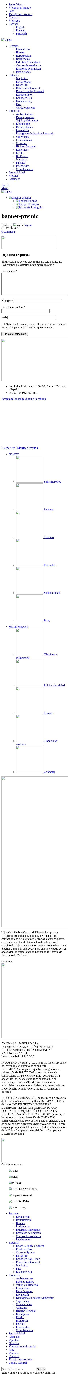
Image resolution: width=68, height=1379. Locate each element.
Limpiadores (23, 123)
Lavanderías (23, 49)
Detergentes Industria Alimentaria (35, 133)
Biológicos (22, 156)
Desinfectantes (24, 127)
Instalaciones (23, 71)
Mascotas (21, 159)
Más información (18, 626)
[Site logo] (6, 39)
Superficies (22, 136)
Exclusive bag (24, 101)
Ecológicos (22, 149)
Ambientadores (24, 114)
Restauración (23, 55)
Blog (46, 620)
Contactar (49, 771)
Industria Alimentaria (28, 62)
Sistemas (48, 537)
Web (4, 317)
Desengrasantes (25, 117)
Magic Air (22, 78)
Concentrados (24, 139)
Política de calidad (54, 685)
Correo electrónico (13, 307)
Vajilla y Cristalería (27, 120)
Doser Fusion (23, 81)
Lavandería (22, 130)
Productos (49, 564)
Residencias (23, 58)
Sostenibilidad (51, 592)
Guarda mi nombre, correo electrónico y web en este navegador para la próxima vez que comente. (33, 326)
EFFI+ (20, 152)
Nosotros (14, 453)
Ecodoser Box (24, 94)
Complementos (24, 169)
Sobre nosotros (52, 481)
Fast (18, 104)
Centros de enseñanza (28, 65)
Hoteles (20, 52)
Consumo (21, 143)
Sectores (48, 509)
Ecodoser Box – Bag (28, 1258)
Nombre (7, 300)
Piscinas (20, 162)
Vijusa (28, 225)
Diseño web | (19, 447)
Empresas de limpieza (28, 68)
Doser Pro (22, 84)
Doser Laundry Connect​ (30, 91)
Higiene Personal (26, 146)
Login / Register (18, 1362)
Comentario (9, 271)
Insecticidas (22, 165)
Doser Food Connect (28, 88)
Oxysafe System (25, 107)
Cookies (48, 713)
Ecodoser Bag (24, 97)
